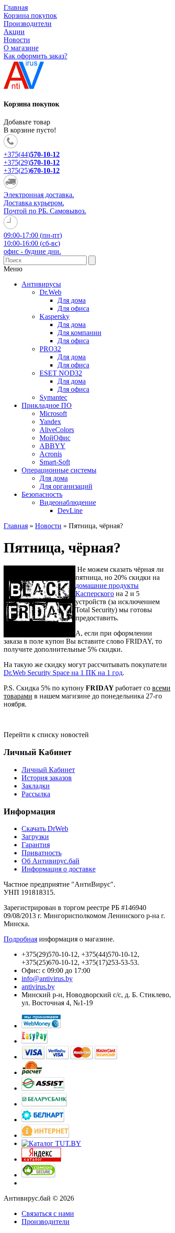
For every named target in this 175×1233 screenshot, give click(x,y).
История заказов (47, 778)
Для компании (79, 332)
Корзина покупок (30, 15)
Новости (17, 40)
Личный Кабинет (48, 769)
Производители (28, 23)
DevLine (70, 510)
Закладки (36, 786)
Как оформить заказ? (35, 56)
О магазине (21, 48)
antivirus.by (38, 986)
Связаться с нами (48, 1213)
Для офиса (73, 308)
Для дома (71, 300)
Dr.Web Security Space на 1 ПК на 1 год (63, 672)
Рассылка (36, 794)
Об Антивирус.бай (50, 861)
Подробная (20, 939)
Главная (16, 7)
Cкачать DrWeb (45, 828)
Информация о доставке (59, 869)
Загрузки (35, 836)
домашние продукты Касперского (107, 589)
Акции (14, 31)
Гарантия (36, 845)
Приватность (41, 853)
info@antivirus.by (47, 978)
